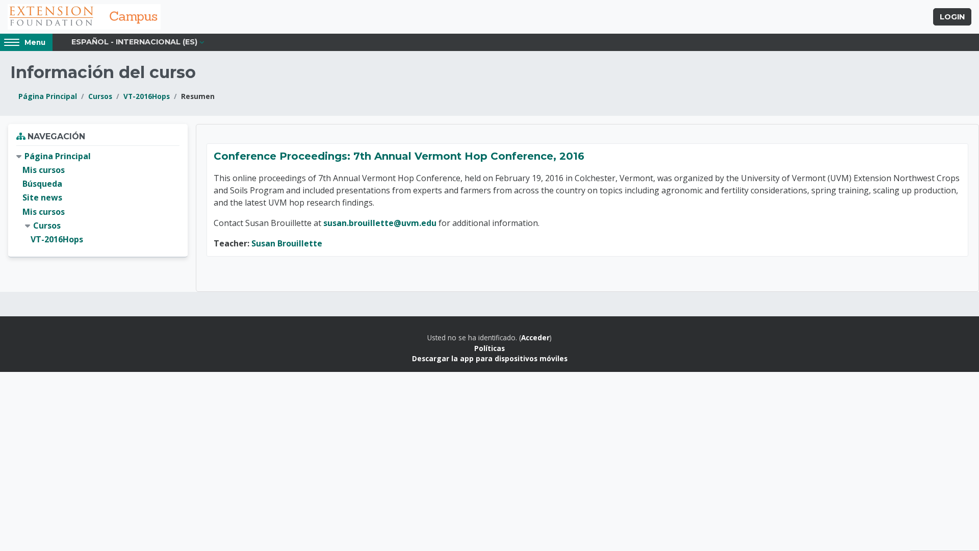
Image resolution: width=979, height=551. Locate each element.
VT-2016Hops (146, 96)
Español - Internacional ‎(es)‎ (134, 41)
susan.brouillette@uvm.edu (379, 223)
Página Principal (47, 96)
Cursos (100, 96)
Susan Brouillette (286, 243)
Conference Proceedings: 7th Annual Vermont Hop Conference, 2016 (399, 156)
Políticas (489, 348)
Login (952, 16)
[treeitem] (97, 198)
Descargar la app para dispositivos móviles (490, 358)
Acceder (535, 337)
